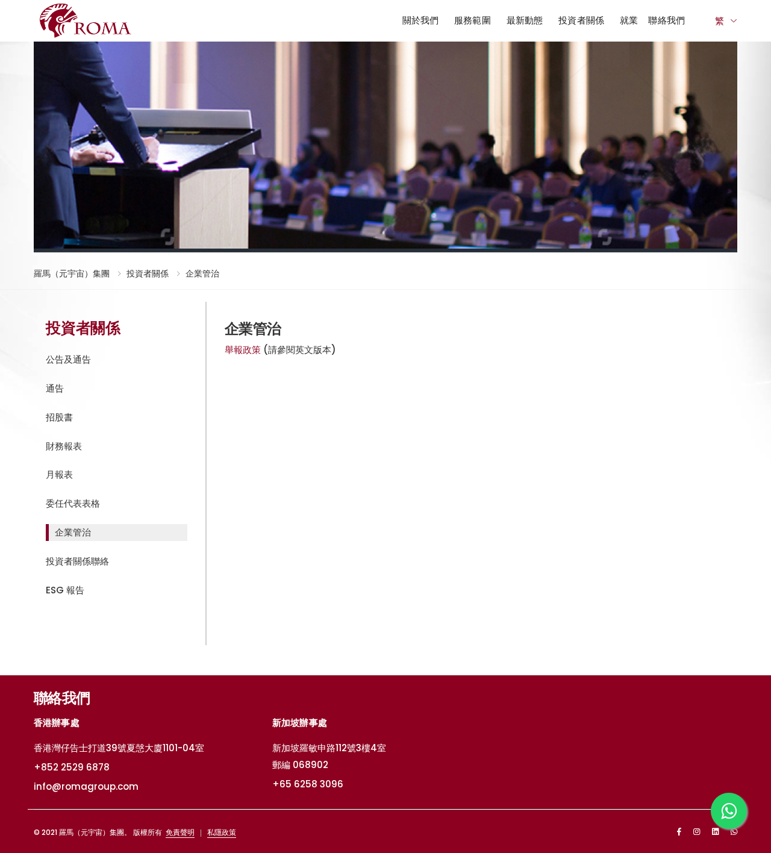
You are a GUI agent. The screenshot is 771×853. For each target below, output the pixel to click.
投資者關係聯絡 (77, 561)
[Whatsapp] (734, 832)
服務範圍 (472, 20)
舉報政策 (243, 349)
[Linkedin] (715, 832)
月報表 (59, 474)
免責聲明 (180, 832)
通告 (55, 388)
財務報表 (64, 446)
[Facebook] (679, 832)
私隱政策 (221, 832)
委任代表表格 (73, 503)
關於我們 (420, 20)
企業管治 (202, 273)
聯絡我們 (666, 20)
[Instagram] (696, 832)
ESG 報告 (65, 590)
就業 (629, 20)
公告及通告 (68, 359)
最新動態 (525, 20)
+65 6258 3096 (307, 784)
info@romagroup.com (86, 786)
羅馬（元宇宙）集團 (72, 273)
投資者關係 (581, 20)
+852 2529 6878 (72, 767)
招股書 (59, 417)
